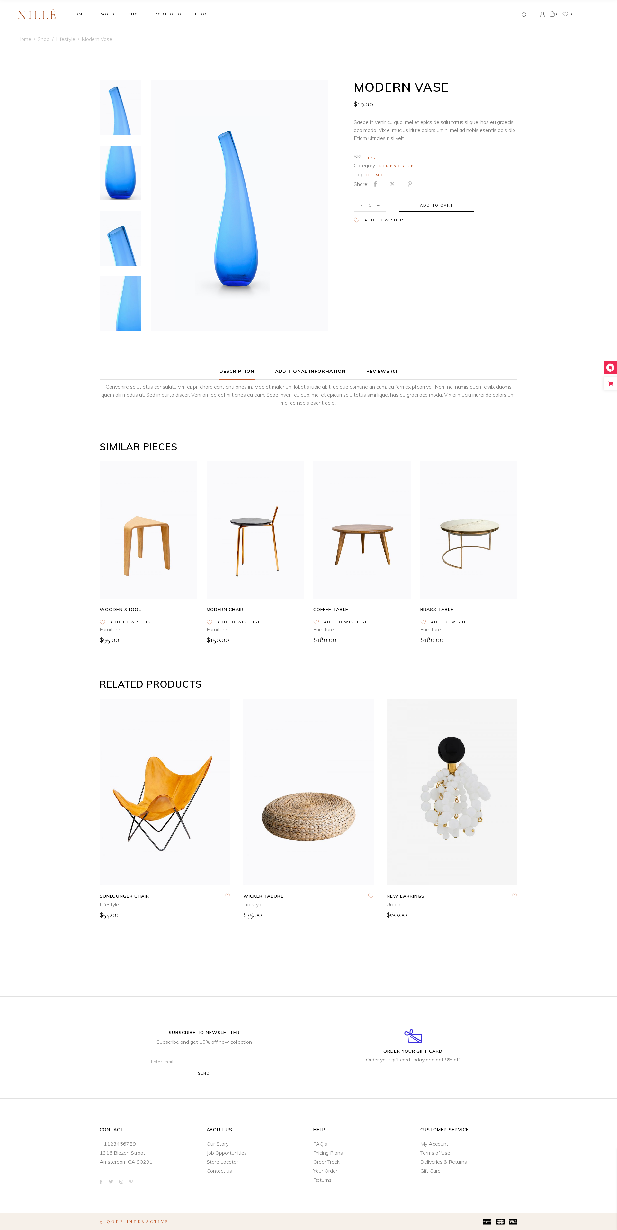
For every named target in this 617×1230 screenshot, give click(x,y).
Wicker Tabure (263, 896)
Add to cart (436, 205)
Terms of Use (435, 1153)
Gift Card (430, 1171)
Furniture (110, 629)
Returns (322, 1180)
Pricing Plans (328, 1153)
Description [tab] (237, 371)
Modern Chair (225, 609)
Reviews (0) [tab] (382, 371)
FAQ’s (320, 1144)
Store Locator (222, 1162)
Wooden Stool (120, 609)
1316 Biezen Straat (122, 1153)
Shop (43, 39)
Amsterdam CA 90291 (126, 1162)
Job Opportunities (227, 1153)
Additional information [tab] (310, 371)
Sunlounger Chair (124, 896)
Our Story (217, 1144)
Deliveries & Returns (443, 1162)
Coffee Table (330, 609)
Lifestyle (65, 39)
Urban (393, 904)
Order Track (326, 1162)
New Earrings (406, 896)
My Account (434, 1144)
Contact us (219, 1171)
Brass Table (437, 609)
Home (24, 39)
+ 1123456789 (118, 1144)
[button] (381, 220)
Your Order (325, 1171)
